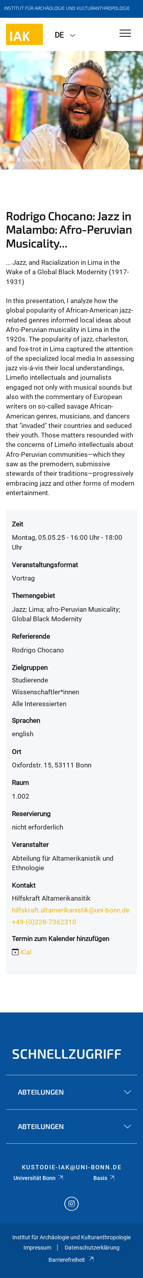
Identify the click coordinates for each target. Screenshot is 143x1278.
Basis (100, 1178)
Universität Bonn (35, 1178)
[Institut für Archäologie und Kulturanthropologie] (24, 34)
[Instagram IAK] (71, 1205)
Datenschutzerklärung (92, 1247)
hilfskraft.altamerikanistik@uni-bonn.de (70, 910)
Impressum (37, 1247)
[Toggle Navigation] (125, 34)
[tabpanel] (71, 110)
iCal (25, 952)
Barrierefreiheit (66, 1260)
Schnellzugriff (67, 1053)
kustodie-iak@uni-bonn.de (72, 1167)
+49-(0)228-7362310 (44, 922)
